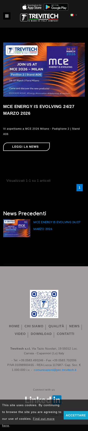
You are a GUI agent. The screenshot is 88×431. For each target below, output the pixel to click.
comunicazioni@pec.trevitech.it (55, 369)
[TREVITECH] (39, 17)
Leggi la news (25, 146)
